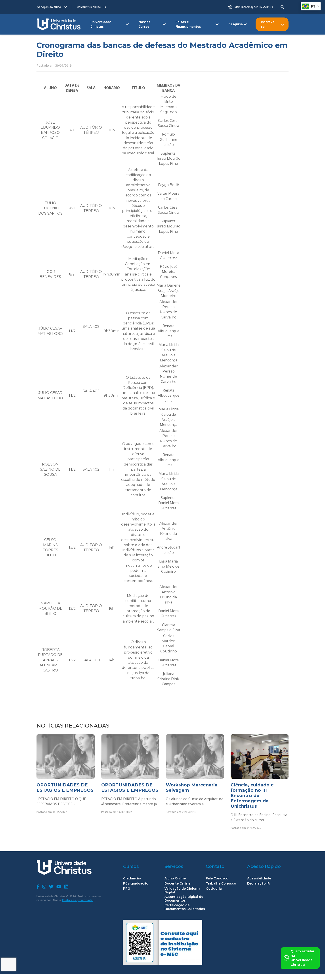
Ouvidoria (214, 889)
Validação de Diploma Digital (182, 890)
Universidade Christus (100, 24)
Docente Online (177, 883)
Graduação (132, 878)
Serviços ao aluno (49, 7)
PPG (126, 889)
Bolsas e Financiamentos (188, 24)
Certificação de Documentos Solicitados (184, 907)
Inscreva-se (268, 24)
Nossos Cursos (144, 24)
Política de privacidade (77, 900)
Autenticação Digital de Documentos (183, 898)
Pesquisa (235, 24)
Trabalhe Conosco (221, 883)
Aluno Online (175, 878)
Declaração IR (258, 883)
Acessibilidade (259, 878)
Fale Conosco (217, 878)
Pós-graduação (135, 883)
